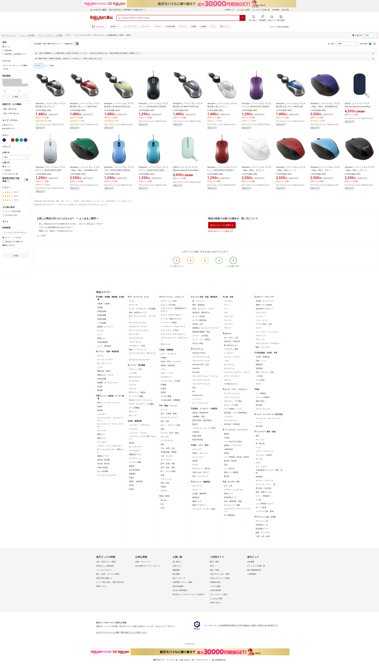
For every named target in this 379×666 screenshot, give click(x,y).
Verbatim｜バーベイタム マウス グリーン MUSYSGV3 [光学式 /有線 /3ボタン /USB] (153, 170)
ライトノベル (166, 479)
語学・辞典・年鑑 (168, 464)
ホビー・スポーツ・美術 (170, 425)
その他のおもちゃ (231, 384)
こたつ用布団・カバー (264, 504)
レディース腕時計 (263, 397)
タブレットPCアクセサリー (172, 315)
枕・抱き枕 (260, 443)
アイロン (100, 331)
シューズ (259, 316)
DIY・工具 (228, 486)
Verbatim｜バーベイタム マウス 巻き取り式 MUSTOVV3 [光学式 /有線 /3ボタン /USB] (189, 106)
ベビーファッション (232, 397)
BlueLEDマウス (8, 129)
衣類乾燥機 (101, 315)
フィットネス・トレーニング (267, 332)
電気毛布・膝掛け (104, 371)
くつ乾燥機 (101, 323)
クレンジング (197, 457)
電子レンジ (224, 26)
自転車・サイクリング (264, 301)
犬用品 (226, 438)
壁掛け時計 (260, 401)
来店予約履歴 (178, 586)
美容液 (195, 461)
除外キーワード (8, 245)
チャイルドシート (231, 420)
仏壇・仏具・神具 (263, 536)
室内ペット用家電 (231, 472)
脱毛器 (131, 443)
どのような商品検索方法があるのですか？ (56, 227)
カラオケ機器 (166, 396)
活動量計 (132, 474)
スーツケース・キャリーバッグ (268, 418)
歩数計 (131, 478)
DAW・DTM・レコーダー (171, 362)
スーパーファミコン (200, 403)
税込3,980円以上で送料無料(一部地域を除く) (127, 10)
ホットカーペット (104, 363)
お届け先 (5, 152)
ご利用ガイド (229, 10)
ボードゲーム (229, 368)
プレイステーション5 (200, 357)
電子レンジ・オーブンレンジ (108, 403)
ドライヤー (145, 26)
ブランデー (228, 324)
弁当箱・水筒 (197, 324)
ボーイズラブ (166, 460)
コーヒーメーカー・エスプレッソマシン (110, 419)
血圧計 (131, 485)
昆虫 (226, 465)
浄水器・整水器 (103, 464)
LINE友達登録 (215, 590)
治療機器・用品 (198, 417)
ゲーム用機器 (134, 408)
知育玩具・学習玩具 (232, 341)
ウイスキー (228, 301)
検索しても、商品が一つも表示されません (56, 231)
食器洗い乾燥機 (103, 460)
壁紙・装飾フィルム (264, 492)
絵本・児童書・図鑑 (169, 414)
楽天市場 (285, 10)
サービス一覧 (172, 660)
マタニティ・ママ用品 (233, 401)
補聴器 (131, 466)
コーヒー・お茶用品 (200, 336)
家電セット (115, 26)
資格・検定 (165, 483)
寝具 (257, 436)
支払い (212, 566)
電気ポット (101, 434)
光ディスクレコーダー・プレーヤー (142, 317)
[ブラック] (4, 140)
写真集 (163, 487)
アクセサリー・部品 (137, 346)
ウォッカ (227, 320)
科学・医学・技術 (168, 467)
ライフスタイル (167, 441)
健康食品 (195, 497)
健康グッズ (196, 501)
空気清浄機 (170, 26)
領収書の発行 (215, 582)
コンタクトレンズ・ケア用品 (203, 428)
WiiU (194, 388)
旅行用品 (259, 426)
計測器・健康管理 (199, 494)
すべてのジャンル (9, 35)
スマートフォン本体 (169, 301)
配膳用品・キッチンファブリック (205, 328)
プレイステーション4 (200, 361)
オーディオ (133, 305)
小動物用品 (228, 449)
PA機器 (163, 358)
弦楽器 (163, 389)
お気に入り (177, 566)
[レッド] (13, 140)
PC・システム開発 (168, 471)
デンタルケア (134, 451)
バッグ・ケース (262, 320)
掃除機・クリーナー (105, 327)
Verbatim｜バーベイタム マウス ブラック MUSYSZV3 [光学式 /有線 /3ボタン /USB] (153, 106)
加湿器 (99, 386)
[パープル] (25, 140)
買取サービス (101, 586)
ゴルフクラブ (261, 313)
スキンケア (196, 449)
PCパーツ (133, 412)
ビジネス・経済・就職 (169, 433)
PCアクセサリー (135, 377)
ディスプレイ (134, 381)
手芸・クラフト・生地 (264, 372)
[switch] (26, 179)
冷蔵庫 (193, 26)
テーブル (259, 459)
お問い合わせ (215, 603)
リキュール (228, 316)
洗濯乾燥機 (101, 311)
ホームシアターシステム (138, 330)
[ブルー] (21, 140)
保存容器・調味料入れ (201, 313)
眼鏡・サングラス (263, 347)
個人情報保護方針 (254, 570)
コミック (164, 410)
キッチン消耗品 (198, 316)
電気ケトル (101, 438)
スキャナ (132, 389)
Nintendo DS (197, 395)
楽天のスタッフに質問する (221, 225)
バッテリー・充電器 (169, 323)
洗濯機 (203, 26)
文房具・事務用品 (263, 357)
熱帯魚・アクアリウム (233, 445)
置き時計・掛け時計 (264, 488)
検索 (16, 97)
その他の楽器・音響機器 (170, 400)
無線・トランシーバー (138, 350)
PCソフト (133, 415)
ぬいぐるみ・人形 (231, 338)
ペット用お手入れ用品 (233, 442)
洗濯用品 (259, 368)
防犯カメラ (228, 494)
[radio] (3, 47)
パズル (226, 361)
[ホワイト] (8, 140)
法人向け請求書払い (181, 590)
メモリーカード (135, 342)
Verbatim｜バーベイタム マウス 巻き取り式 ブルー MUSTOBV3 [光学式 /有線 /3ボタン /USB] (292, 106)
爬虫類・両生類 (230, 461)
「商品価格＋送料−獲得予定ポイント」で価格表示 (52, 44)
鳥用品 (226, 453)
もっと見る (41, 235)
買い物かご (177, 562)
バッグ (258, 422)
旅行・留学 (165, 421)
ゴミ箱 (258, 500)
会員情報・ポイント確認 (182, 582)
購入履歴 (176, 574)
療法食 (226, 476)
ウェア (258, 328)
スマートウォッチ (263, 409)
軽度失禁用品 (197, 440)
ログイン (272, 27)
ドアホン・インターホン (234, 490)
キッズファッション (232, 393)
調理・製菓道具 (198, 305)
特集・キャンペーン (143, 562)
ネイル (195, 465)
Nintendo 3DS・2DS (200, 365)
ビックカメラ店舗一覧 (261, 10)
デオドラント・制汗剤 (201, 469)
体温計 (131, 489)
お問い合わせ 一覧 (186, 660)
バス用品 (259, 376)
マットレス (260, 440)
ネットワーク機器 (136, 396)
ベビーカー (228, 417)
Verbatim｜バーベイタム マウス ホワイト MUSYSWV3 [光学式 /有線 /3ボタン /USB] (50, 170)
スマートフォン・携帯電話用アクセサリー (174, 309)
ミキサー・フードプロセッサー (109, 446)
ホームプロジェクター (138, 323)
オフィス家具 (261, 507)
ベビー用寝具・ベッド (233, 409)
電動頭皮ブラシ (135, 454)
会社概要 (275, 10)
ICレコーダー (134, 334)
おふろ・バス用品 (231, 405)
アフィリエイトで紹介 (219, 594)
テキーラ (227, 328)
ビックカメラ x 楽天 (98, 10)
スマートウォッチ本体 (169, 330)
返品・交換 (214, 570)
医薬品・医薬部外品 (200, 413)
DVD (162, 508)
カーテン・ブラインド (264, 481)
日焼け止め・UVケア (200, 472)
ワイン (226, 305)
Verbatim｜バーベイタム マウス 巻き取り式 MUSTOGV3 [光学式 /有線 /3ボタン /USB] (120, 106)
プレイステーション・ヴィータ (204, 376)
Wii (193, 391)
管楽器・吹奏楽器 (168, 365)
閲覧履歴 (176, 570)
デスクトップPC (135, 369)
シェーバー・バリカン (138, 433)
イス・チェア (261, 467)
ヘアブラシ (133, 429)
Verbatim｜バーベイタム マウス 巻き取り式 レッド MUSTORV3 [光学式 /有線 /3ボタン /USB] (86, 106)
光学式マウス (7, 125)
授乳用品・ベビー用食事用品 (235, 413)
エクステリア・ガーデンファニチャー (237, 510)
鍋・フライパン (198, 301)
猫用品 (226, 434)
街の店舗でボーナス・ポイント (147, 566)
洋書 (162, 475)
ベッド (258, 447)
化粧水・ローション (200, 453)
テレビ (213, 26)
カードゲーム (229, 365)
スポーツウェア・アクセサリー (268, 343)
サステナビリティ (203, 660)
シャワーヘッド (135, 458)
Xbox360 (196, 372)
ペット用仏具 (229, 469)
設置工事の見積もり (104, 578)
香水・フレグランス (200, 476)
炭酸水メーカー (103, 456)
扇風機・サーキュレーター (107, 383)
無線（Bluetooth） (10, 109)
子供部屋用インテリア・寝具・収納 (269, 471)
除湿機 (99, 390)
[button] (5, 82)
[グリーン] (17, 140)
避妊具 (195, 424)
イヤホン (158, 26)
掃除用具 (259, 365)
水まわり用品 (197, 343)
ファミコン (196, 399)
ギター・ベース (167, 373)
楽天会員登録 (283, 27)
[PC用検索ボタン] (242, 18)
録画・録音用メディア (138, 313)
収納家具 (259, 477)
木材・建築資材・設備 (233, 501)
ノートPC (133, 373)
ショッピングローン (104, 570)
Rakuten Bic (101, 18)
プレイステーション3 (200, 380)
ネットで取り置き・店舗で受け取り (110, 582)
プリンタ (132, 385)
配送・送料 (214, 562)
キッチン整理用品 (199, 320)
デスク (258, 463)
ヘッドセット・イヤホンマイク (173, 326)
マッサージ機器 (135, 462)
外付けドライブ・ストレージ (140, 400)
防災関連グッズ (230, 497)
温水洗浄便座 (134, 470)
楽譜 (162, 429)
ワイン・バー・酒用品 (201, 339)
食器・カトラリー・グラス (203, 309)
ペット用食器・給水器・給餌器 (236, 457)
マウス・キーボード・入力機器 (50, 35)
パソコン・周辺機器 (27, 35)
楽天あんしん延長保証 (105, 566)
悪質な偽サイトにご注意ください (134, 632)
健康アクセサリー (199, 505)
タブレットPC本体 (168, 305)
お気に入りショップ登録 (219, 578)
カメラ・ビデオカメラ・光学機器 (142, 309)
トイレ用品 (260, 380)
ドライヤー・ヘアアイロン (139, 425)
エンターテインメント (169, 417)
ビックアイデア (130, 26)
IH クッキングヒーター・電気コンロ (110, 450)
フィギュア (228, 353)
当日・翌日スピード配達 (106, 562)
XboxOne (196, 368)
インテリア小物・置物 (264, 511)
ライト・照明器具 (104, 346)
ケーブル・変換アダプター (171, 319)
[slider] (2, 86)
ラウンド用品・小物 (264, 324)
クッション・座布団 (264, 455)
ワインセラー (102, 442)
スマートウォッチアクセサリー (173, 334)
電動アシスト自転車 (264, 305)
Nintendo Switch (198, 353)
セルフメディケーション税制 (107, 632)
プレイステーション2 (200, 384)
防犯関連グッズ (262, 525)
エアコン (182, 26)
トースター (101, 414)
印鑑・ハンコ (261, 361)
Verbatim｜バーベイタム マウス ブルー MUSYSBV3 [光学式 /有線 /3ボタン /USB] (119, 170)
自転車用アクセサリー (264, 309)
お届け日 (5, 163)
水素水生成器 (102, 467)
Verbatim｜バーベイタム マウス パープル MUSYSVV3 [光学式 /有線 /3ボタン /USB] (256, 106)
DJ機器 (163, 385)
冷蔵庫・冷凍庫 (103, 304)
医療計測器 (196, 436)
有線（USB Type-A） (11, 113)
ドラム (163, 369)
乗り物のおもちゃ (231, 345)
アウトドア (260, 339)
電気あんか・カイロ (105, 375)
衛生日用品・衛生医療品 (202, 420)
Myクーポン (177, 578)
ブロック (227, 380)
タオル (258, 384)
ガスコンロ (101, 430)
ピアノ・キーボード (169, 354)
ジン (226, 309)
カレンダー (165, 437)
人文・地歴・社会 (168, 448)
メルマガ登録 (215, 586)
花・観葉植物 (229, 515)
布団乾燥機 (101, 319)
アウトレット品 (262, 521)
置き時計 (259, 405)
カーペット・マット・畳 (265, 484)
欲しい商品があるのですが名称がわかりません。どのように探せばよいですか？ (71, 224)
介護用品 (195, 432)
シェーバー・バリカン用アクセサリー (142, 437)
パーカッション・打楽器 (170, 381)
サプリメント (197, 486)
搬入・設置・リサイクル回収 (107, 574)
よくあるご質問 (243, 10)
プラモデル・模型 (231, 349)
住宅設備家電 (102, 342)
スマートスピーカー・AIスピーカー (142, 354)
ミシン (99, 334)
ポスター (164, 491)
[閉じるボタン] (374, 53)
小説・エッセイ (167, 456)
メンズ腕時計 (261, 393)
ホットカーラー (135, 447)
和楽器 (163, 392)
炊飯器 (99, 406)
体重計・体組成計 (136, 481)
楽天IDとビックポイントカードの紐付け (189, 594)
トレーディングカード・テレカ (236, 372)
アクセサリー (166, 377)
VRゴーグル (165, 344)
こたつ (99, 367)
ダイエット (196, 490)
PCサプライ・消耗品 (137, 392)
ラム (226, 313)
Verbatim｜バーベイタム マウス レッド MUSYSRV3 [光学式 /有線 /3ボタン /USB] (222, 170)
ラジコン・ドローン (232, 357)
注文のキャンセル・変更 (219, 574)
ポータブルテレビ (136, 338)
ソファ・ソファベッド (264, 451)
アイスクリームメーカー (107, 475)
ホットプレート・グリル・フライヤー (110, 425)
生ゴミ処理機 (102, 471)
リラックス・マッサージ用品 (203, 509)
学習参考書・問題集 (169, 452)
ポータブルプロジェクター (139, 360)
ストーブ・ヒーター (105, 359)
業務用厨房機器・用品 (201, 332)
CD (162, 504)
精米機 (99, 410)
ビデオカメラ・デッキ (138, 326)
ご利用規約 (251, 574)
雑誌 (162, 444)
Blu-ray (163, 500)
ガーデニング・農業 (232, 505)
